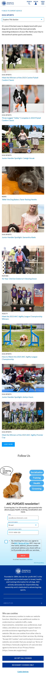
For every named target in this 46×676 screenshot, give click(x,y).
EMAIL (9, 514)
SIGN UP (23, 555)
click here (30, 559)
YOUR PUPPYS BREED (13, 522)
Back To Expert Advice (12, 11)
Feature (5, 276)
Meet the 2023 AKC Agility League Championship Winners (22, 317)
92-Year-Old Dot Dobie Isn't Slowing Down (19, 279)
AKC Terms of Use (21, 543)
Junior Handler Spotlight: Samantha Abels (19, 237)
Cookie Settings (23, 672)
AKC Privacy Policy (39, 562)
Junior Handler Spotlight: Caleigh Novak (18, 158)
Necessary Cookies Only (23, 665)
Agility (5, 314)
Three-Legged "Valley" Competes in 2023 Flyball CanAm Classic (21, 119)
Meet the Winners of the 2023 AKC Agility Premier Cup (22, 436)
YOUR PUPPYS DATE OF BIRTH (14, 529)
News (4, 197)
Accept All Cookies (23, 658)
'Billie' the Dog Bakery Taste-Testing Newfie (19, 199)
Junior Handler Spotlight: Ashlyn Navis (17, 397)
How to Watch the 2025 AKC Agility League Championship (19, 358)
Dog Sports (6, 75)
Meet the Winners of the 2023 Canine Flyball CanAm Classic (20, 78)
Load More (8, 444)
